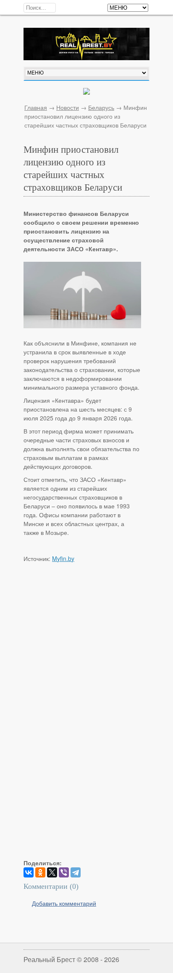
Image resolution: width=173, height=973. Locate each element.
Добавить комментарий (64, 903)
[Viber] (64, 872)
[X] (52, 872)
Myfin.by (63, 558)
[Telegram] (76, 872)
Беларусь (101, 107)
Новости (67, 107)
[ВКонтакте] (29, 872)
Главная (35, 107)
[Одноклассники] (40, 872)
